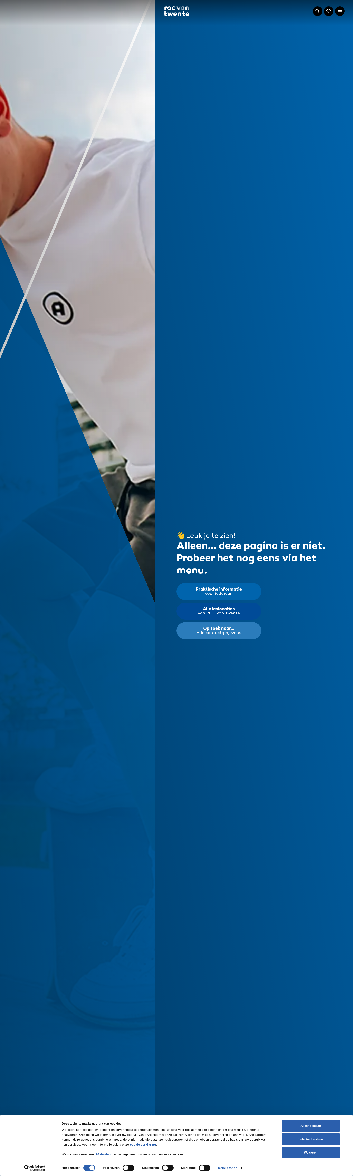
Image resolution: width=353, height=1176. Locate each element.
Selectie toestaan (310, 1139)
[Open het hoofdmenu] (340, 11)
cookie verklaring (143, 1144)
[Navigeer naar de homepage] (176, 11)
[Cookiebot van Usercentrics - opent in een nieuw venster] (35, 1168)
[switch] (128, 1168)
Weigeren (311, 1152)
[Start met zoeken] (317, 11)
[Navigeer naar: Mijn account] (328, 11)
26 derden (103, 1154)
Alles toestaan (310, 1125)
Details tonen (227, 1168)
